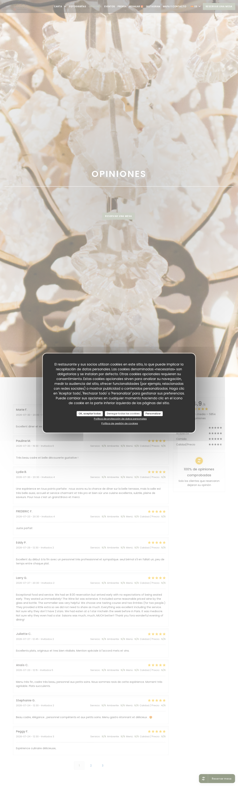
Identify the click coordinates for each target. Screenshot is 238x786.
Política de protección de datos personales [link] (120, 419)
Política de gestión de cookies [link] (119, 423)
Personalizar (153, 413)
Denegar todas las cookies (123, 413)
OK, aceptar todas (90, 413)
